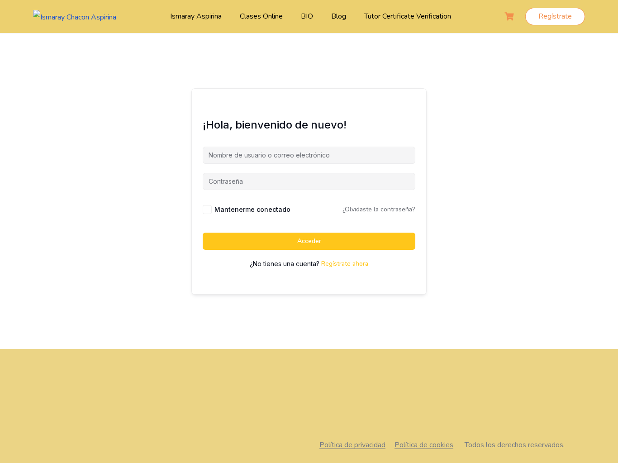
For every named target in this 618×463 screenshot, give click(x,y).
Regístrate (555, 16)
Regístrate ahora (344, 263)
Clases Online (261, 16)
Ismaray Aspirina (196, 16)
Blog (338, 16)
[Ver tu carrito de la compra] (510, 16)
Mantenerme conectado (252, 209)
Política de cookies (424, 445)
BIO (307, 16)
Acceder (309, 241)
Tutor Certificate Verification (407, 16)
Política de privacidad (352, 445)
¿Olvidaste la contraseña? (378, 209)
